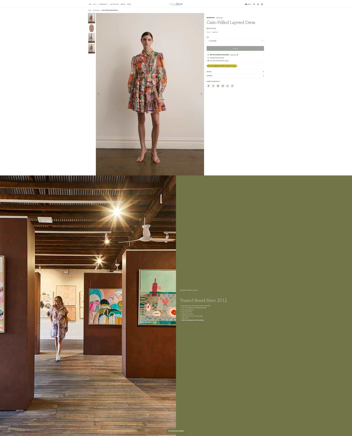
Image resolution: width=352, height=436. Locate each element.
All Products (96, 10)
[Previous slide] (98, 94)
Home (89, 10)
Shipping (209, 76)
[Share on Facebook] (208, 86)
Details (209, 72)
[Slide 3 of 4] (91, 38)
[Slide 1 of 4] (91, 18)
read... (234, 66)
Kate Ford (215, 32)
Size (208, 37)
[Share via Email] (223, 86)
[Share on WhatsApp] (227, 86)
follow (227, 60)
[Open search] (254, 4)
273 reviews (219, 17)
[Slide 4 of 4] (91, 48)
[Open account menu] (258, 4)
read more (233, 55)
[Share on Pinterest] (213, 86)
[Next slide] (202, 94)
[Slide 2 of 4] (91, 28)
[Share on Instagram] (218, 86)
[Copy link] (232, 86)
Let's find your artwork (176, 431)
